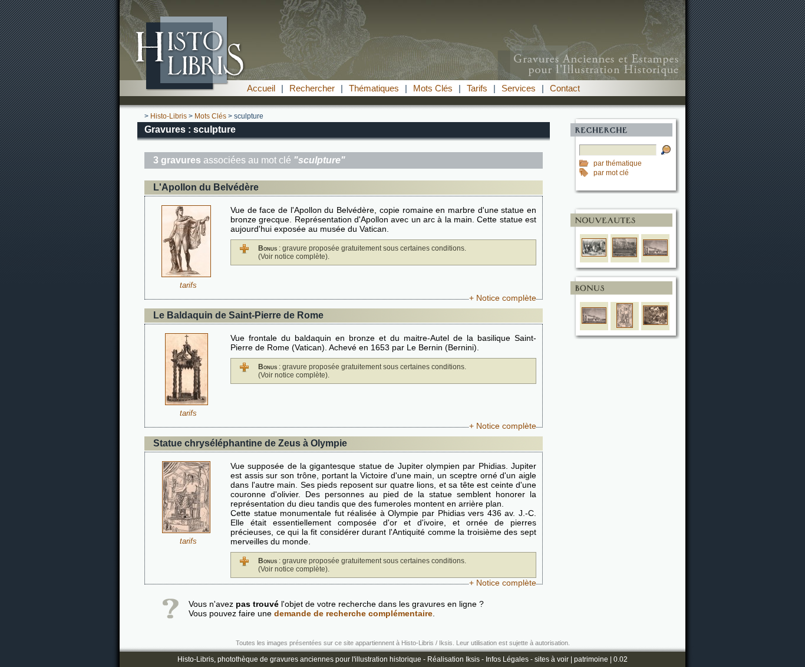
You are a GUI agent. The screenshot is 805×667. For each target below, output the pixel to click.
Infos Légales (507, 659)
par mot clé (611, 173)
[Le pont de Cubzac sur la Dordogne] (655, 253)
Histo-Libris (168, 116)
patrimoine (591, 659)
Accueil (261, 88)
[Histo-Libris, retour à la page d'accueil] (402, 77)
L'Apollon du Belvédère (206, 187)
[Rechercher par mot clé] (586, 173)
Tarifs (477, 88)
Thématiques (374, 88)
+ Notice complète (502, 298)
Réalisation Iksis (453, 659)
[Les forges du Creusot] (624, 255)
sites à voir (552, 659)
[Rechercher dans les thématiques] (586, 163)
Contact (565, 88)
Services (519, 88)
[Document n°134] (186, 530)
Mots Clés (433, 88)
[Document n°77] (186, 402)
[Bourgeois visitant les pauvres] (594, 254)
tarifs (188, 285)
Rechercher (312, 88)
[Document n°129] (186, 274)
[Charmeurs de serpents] (655, 322)
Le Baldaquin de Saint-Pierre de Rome (238, 315)
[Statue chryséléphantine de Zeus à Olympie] (625, 325)
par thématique (617, 163)
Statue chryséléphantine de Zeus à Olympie (250, 443)
